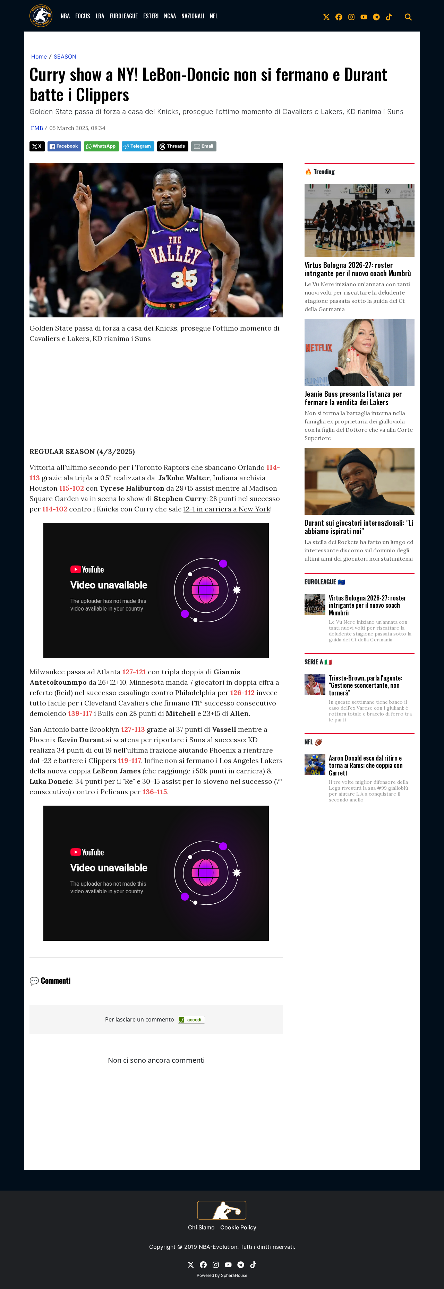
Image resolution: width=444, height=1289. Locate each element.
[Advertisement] (156, 397)
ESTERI (151, 16)
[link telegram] (376, 16)
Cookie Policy (238, 1227)
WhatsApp (104, 146)
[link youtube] (364, 16)
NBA (65, 16)
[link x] (326, 16)
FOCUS (82, 16)
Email (207, 146)
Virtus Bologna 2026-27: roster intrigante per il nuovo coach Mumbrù (367, 605)
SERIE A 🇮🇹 (318, 661)
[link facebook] (339, 16)
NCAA (170, 16)
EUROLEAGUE (124, 16)
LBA (100, 16)
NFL (214, 16)
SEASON (65, 56)
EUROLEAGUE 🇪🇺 (325, 581)
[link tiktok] (389, 16)
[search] (408, 16)
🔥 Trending (320, 171)
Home (39, 56)
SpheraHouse (234, 1275)
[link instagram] (351, 16)
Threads (176, 146)
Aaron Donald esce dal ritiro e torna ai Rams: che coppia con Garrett (366, 765)
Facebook (67, 146)
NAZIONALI (192, 16)
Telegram (140, 146)
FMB (37, 127)
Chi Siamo (201, 1227)
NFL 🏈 (313, 741)
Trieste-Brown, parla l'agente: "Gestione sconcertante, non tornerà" (365, 685)
